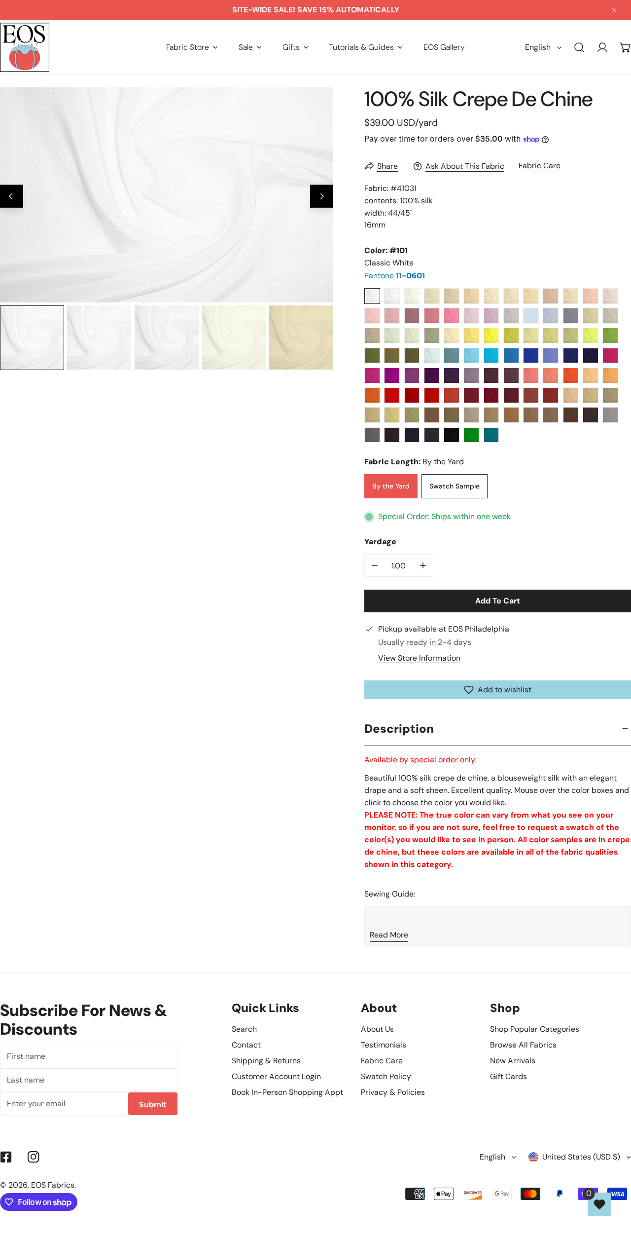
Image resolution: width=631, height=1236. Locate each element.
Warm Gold (571, 395)
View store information (419, 658)
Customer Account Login (276, 1076)
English (538, 47)
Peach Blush (471, 296)
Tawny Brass (451, 415)
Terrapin (511, 335)
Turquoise (471, 356)
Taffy (392, 316)
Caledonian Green (610, 335)
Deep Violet (432, 375)
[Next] (321, 196)
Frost (392, 335)
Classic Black (451, 435)
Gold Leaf (392, 415)
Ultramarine (571, 356)
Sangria (392, 375)
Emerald (471, 435)
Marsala (491, 395)
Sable (392, 356)
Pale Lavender (471, 316)
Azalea (610, 356)
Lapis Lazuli (531, 356)
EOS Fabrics (52, 1185)
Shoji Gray (590, 316)
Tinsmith (372, 435)
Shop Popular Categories (534, 1029)
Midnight (590, 356)
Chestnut (571, 415)
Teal (491, 435)
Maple (531, 415)
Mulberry (412, 316)
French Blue (551, 356)
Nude (511, 296)
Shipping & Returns (266, 1060)
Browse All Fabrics (523, 1045)
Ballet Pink (590, 296)
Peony (531, 375)
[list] (166, 194)
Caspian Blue (451, 356)
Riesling (531, 335)
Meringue (451, 335)
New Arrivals (512, 1060)
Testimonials (383, 1045)
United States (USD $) (581, 1157)
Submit (153, 1104)
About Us (377, 1029)
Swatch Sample (454, 486)
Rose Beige (551, 296)
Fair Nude (491, 296)
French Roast (392, 435)
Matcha (571, 335)
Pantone (394, 275)
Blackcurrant (511, 395)
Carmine (412, 395)
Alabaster (412, 296)
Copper (531, 395)
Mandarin (372, 395)
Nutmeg (551, 415)
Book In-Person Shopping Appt (287, 1092)
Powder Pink (610, 296)
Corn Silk (372, 415)
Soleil (491, 335)
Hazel (432, 415)
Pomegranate (451, 395)
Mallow (471, 375)
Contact (246, 1045)
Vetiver (372, 356)
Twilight (551, 316)
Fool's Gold (610, 395)
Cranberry (432, 395)
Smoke (610, 316)
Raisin (511, 375)
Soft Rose (372, 316)
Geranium (451, 316)
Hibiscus (392, 395)
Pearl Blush (571, 296)
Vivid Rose (372, 375)
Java (590, 415)
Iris (412, 375)
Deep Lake (511, 356)
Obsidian (432, 435)
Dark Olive (412, 356)
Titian (511, 415)
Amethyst (491, 375)
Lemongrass (590, 335)
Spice (551, 395)
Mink (471, 415)
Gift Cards (508, 1076)
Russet (491, 415)
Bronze (412, 415)
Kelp (551, 335)
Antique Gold (590, 395)
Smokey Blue (571, 316)
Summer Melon (610, 375)
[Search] (579, 47)
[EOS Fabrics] (24, 47)
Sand (451, 296)
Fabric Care (540, 165)
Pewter (372, 335)
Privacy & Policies (393, 1092)
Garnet (471, 395)
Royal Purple (451, 375)
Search (244, 1029)
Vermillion (571, 375)
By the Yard (391, 486)
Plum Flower (432, 316)
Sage (432, 335)
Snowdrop (432, 356)
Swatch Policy (386, 1076)
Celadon (412, 335)
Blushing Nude (531, 296)
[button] (192, 47)
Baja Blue (491, 356)
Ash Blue (531, 316)
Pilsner (471, 335)
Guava (551, 375)
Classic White (372, 296)
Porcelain (392, 296)
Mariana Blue (412, 435)
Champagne (432, 296)
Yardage (380, 541)
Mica (610, 415)
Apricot (590, 375)
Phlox (491, 316)
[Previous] (11, 196)
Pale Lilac (511, 316)
